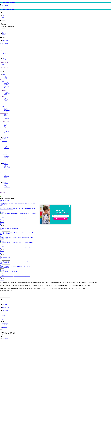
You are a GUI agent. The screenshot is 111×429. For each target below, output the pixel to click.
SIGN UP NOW (60, 218)
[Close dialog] (69, 206)
